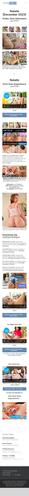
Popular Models (6, 473)
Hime (9, 163)
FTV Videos (17, 474)
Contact (7, 484)
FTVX (11, 481)
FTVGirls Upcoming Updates (9, 471)
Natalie (14, 80)
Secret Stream (6, 474)
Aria (3, 163)
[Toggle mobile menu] (26, 2)
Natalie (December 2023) (14, 12)
